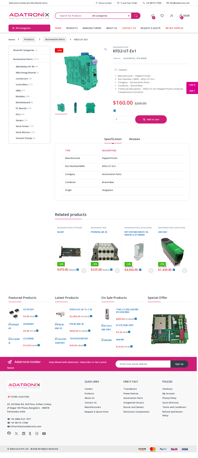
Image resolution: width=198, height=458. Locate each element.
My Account (168, 393)
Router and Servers (133, 407)
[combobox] (72, 16)
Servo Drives (146, 227)
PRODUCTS (72, 28)
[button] (105, 49)
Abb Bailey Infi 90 (27, 66)
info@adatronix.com (179, 3)
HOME (58, 28)
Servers (21, 120)
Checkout (167, 388)
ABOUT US (111, 28)
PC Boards (77, 227)
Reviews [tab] (134, 139)
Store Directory (170, 402)
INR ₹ (190, 90)
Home (12, 39)
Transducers (130, 388)
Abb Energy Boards (27, 72)
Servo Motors (25, 132)
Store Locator (105, 3)
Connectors (24, 78)
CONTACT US (129, 28)
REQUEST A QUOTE (151, 28)
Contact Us (91, 402)
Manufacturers (93, 407)
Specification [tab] (113, 139)
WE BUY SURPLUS (174, 28)
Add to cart (153, 119)
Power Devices (130, 393)
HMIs (20, 90)
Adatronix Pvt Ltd (19, 448)
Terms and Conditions (174, 407)
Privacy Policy (169, 397)
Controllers (24, 84)
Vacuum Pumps (25, 138)
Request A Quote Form (97, 411)
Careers (89, 388)
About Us (89, 397)
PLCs (20, 114)
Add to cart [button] (83, 270)
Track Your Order (128, 3)
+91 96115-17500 (153, 3)
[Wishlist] (162, 15)
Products (29, 39)
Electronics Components (136, 411)
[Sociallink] (9, 433)
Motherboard (24, 102)
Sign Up (179, 363)
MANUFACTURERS (92, 28)
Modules (23, 96)
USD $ (190, 84)
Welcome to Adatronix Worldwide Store (28, 3)
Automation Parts (55, 39)
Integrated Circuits (133, 402)
